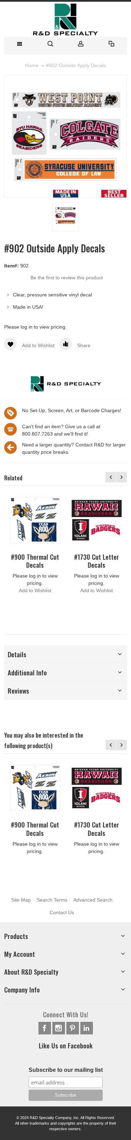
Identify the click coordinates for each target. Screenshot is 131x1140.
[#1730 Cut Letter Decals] (96, 520)
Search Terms (52, 900)
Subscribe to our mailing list (66, 1070)
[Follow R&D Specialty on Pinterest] (73, 1028)
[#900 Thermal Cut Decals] (35, 520)
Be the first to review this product (66, 277)
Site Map (21, 900)
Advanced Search (92, 900)
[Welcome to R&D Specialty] (65, 19)
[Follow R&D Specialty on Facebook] (45, 1028)
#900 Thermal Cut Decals (35, 560)
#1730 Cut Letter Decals (96, 560)
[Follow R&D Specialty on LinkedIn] (86, 1028)
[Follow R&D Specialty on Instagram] (59, 1028)
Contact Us (62, 912)
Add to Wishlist (35, 590)
